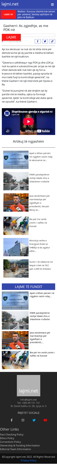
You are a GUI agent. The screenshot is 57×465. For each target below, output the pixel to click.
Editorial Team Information (15, 449)
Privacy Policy (28, 460)
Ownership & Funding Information (20, 445)
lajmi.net (10, 4)
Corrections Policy (10, 442)
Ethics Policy (7, 438)
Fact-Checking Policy (11, 434)
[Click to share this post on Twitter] (44, 41)
